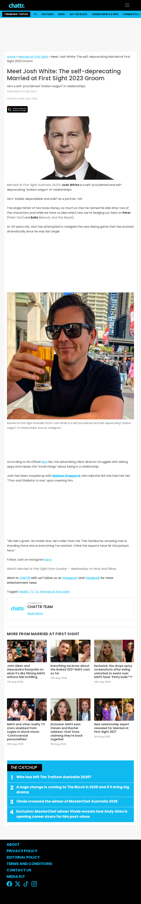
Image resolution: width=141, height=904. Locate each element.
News (61, 14)
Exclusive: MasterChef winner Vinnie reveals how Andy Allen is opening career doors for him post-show (71, 814)
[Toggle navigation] (127, 5)
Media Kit (16, 876)
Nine (44, 462)
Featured (47, 14)
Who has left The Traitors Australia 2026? (53, 777)
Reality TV (26, 592)
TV (35, 14)
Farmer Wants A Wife (105, 14)
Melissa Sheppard (66, 476)
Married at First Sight (33, 57)
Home (11, 57)
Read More (35, 613)
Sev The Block (78, 14)
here (48, 559)
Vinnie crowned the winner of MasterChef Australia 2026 (67, 801)
